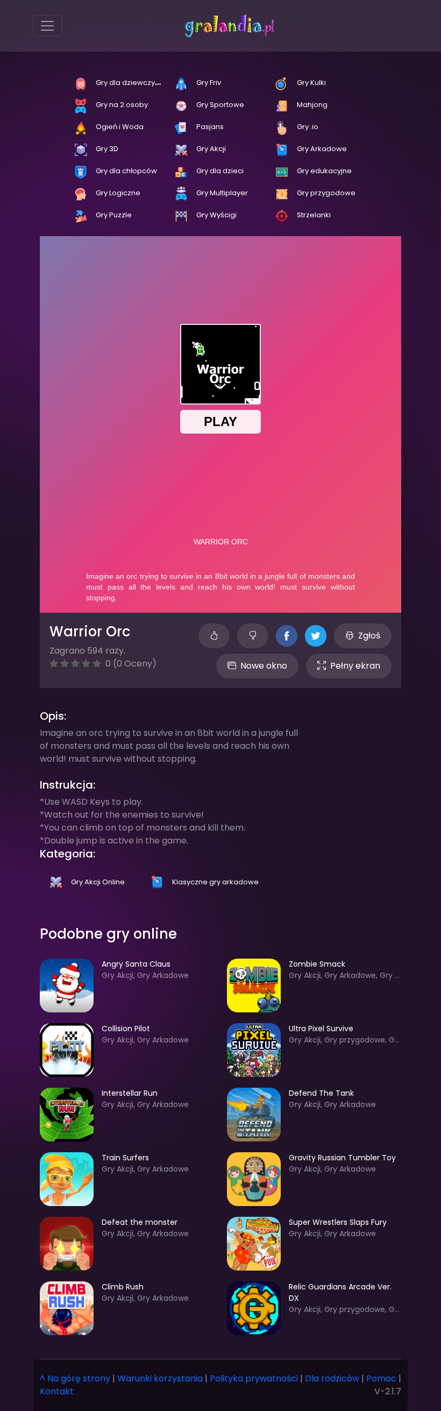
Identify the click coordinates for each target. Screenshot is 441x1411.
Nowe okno (263, 666)
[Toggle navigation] (47, 26)
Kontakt (57, 1391)
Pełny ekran (355, 666)
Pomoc (381, 1378)
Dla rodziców (332, 1378)
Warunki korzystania (160, 1378)
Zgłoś (369, 635)
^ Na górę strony (75, 1378)
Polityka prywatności (254, 1378)
